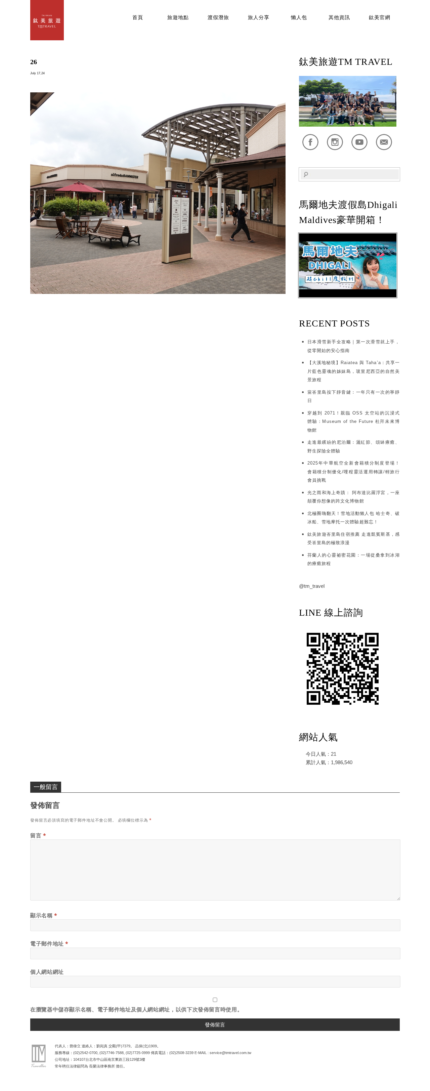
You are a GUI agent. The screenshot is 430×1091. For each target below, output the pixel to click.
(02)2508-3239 (181, 1053)
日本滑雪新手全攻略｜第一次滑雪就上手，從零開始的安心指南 (353, 346)
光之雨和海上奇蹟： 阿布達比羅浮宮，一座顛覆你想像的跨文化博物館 (353, 497)
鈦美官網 (379, 17)
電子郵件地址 (49, 943)
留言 (38, 835)
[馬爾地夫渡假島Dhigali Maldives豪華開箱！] (347, 295)
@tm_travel (312, 586)
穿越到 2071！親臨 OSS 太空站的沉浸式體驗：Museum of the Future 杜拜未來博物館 (353, 421)
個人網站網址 (47, 971)
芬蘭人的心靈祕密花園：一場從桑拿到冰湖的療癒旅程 (353, 559)
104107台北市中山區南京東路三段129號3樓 (109, 1059)
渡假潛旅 (218, 17)
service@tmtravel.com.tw (230, 1053)
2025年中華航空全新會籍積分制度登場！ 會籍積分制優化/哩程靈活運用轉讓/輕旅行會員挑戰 (353, 472)
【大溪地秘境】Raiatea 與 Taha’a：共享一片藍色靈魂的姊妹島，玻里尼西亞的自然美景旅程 (353, 371)
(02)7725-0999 (138, 1053)
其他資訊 (339, 17)
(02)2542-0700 (85, 1053)
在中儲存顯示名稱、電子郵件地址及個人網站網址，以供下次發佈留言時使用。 (136, 1009)
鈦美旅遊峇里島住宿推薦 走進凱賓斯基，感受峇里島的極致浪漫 (353, 539)
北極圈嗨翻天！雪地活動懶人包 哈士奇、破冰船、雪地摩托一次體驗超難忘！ (353, 518)
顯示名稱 (43, 915)
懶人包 (299, 17)
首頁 (137, 17)
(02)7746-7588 (111, 1053)
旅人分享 (258, 17)
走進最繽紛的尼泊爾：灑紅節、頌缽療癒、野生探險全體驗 (353, 446)
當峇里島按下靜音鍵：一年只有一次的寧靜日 (353, 396)
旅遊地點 (178, 17)
